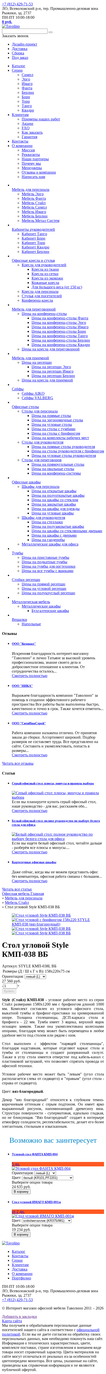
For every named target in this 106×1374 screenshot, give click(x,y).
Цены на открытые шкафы (54, 491)
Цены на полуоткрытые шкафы (58, 495)
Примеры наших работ (41, 119)
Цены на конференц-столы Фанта (60, 318)
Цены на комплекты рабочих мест (60, 438)
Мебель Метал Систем (40, 220)
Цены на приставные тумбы (45, 557)
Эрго (26, 79)
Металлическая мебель (31, 602)
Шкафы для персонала (40, 486)
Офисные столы (25, 407)
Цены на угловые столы (52, 424)
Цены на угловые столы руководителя (64, 455)
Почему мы (31, 163)
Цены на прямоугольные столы (58, 464)
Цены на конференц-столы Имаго (60, 327)
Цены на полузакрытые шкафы (58, 526)
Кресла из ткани (45, 269)
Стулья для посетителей (42, 296)
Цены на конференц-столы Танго (60, 336)
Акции (27, 123)
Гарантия (29, 137)
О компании (22, 146)
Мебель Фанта (34, 198)
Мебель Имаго (34, 212)
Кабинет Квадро (35, 247)
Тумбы (17, 553)
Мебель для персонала (30, 189)
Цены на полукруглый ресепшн (48, 593)
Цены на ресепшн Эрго (51, 367)
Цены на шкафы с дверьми (54, 535)
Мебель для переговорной (34, 309)
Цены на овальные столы (53, 469)
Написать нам (33, 177)
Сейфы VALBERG (37, 398)
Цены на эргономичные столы (57, 420)
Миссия (28, 150)
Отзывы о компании (39, 172)
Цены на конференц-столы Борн (59, 331)
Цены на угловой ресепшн (44, 588)
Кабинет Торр (33, 243)
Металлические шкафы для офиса (50, 544)
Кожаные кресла (45, 283)
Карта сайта (12, 1321)
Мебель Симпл (34, 207)
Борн (26, 97)
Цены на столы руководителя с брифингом (68, 451)
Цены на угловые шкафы (53, 513)
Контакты (20, 141)
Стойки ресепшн (26, 580)
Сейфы (18, 389)
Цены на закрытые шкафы (54, 504)
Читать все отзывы (18, 763)
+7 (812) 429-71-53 (17, 4)
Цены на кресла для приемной (47, 380)
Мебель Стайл (34, 203)
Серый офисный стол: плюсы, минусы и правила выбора (53, 783)
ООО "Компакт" (24, 644)
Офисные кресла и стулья (33, 260)
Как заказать (32, 132)
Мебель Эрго (33, 194)
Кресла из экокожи (47, 278)
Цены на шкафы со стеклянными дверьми (67, 531)
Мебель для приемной (30, 358)
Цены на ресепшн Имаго (52, 371)
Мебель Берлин (35, 216)
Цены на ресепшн (37, 362)
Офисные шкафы (26, 482)
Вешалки (19, 619)
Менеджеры (32, 168)
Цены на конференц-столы (44, 314)
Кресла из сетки (45, 274)
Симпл (27, 75)
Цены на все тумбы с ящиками (47, 571)
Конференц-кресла (37, 300)
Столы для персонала (40, 411)
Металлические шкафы (41, 606)
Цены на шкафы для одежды (56, 509)
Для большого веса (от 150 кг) (57, 287)
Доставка (19, 1269)
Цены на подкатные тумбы (44, 562)
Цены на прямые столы (51, 416)
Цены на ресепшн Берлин (53, 376)
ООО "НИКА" (22, 686)
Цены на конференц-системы (56, 473)
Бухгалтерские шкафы (50, 611)
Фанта (27, 88)
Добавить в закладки (19, 1316)
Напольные (31, 624)
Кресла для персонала (40, 291)
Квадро (28, 110)
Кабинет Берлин (35, 251)
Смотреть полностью (29, 676)
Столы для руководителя (42, 442)
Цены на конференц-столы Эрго (59, 322)
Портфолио (21, 1278)
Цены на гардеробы (48, 540)
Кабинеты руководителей (33, 229)
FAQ (26, 128)
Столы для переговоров (42, 460)
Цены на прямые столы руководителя (63, 447)
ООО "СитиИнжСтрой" (29, 723)
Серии (17, 70)
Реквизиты (31, 154)
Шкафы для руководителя (43, 517)
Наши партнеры (35, 159)
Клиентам (20, 115)
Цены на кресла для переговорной (51, 349)
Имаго (27, 84)
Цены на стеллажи (47, 522)
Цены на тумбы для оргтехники (48, 566)
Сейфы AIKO (33, 393)
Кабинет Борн (33, 238)
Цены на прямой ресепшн (43, 584)
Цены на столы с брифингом (56, 433)
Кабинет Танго (34, 234)
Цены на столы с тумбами (53, 429)
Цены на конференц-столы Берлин (61, 340)
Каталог (18, 66)
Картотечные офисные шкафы (34, 862)
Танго (27, 106)
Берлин (28, 92)
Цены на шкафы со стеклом (55, 500)
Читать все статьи (17, 889)
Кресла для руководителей (44, 265)
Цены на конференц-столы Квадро (61, 345)
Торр (26, 101)
